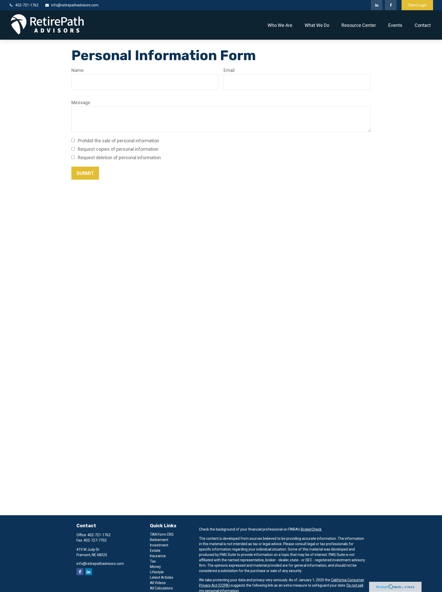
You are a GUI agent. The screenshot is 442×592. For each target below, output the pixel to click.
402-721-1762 (26, 5)
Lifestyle (157, 572)
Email (229, 70)
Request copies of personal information (118, 149)
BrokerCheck (311, 529)
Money (155, 567)
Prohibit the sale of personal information (118, 140)
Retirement (159, 540)
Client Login (417, 5)
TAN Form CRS (162, 534)
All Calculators (161, 588)
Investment (159, 545)
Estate (155, 550)
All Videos (158, 583)
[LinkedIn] (376, 5)
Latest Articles (161, 577)
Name (77, 70)
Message (80, 102)
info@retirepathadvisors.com (74, 5)
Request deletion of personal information (119, 157)
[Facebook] (390, 5)
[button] (280, 25)
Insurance (158, 556)
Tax (153, 561)
